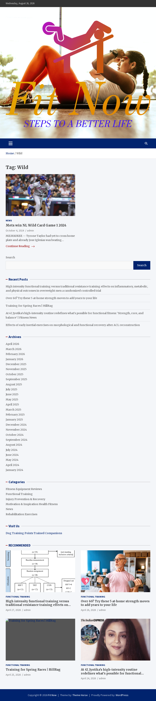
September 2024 (16, 439)
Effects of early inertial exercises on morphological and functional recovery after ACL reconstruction (73, 325)
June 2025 (12, 394)
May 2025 (12, 399)
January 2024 (14, 470)
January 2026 (14, 359)
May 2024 (12, 460)
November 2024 (16, 429)
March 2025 (13, 409)
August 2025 (14, 384)
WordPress (122, 695)
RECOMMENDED (19, 545)
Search (10, 257)
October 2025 (14, 374)
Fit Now (52, 695)
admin (30, 230)
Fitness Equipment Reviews (24, 489)
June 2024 (12, 455)
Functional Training (19, 494)
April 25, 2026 (13, 674)
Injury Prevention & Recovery (25, 499)
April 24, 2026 (88, 678)
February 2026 (15, 354)
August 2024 (14, 444)
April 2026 (12, 344)
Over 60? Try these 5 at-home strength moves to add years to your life (51, 298)
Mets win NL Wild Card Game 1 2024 (36, 225)
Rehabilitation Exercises (21, 514)
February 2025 (15, 414)
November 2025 (16, 369)
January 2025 (14, 419)
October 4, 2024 (15, 230)
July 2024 (12, 450)
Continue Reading (18, 246)
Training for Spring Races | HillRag (29, 305)
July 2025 (11, 389)
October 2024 (15, 435)
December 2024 (16, 424)
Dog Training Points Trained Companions (34, 533)
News (9, 220)
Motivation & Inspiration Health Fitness (32, 504)
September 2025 (16, 379)
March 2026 (13, 349)
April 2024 (12, 465)
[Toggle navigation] (10, 143)
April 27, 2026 (13, 610)
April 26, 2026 (88, 610)
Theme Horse (80, 695)
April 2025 (12, 404)
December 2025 (16, 364)
